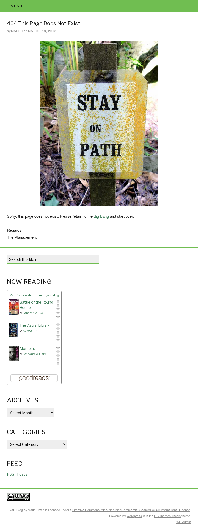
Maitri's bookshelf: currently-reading (34, 295)
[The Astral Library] (14, 330)
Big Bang (101, 216)
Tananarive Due (33, 312)
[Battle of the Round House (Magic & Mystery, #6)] (14, 307)
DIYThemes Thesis (167, 516)
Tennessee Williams (34, 353)
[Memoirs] (14, 354)
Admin (183, 521)
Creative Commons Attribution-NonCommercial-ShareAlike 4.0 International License (131, 510)
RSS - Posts (17, 474)
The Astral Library (35, 325)
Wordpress (134, 516)
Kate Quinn (30, 330)
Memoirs (27, 348)
